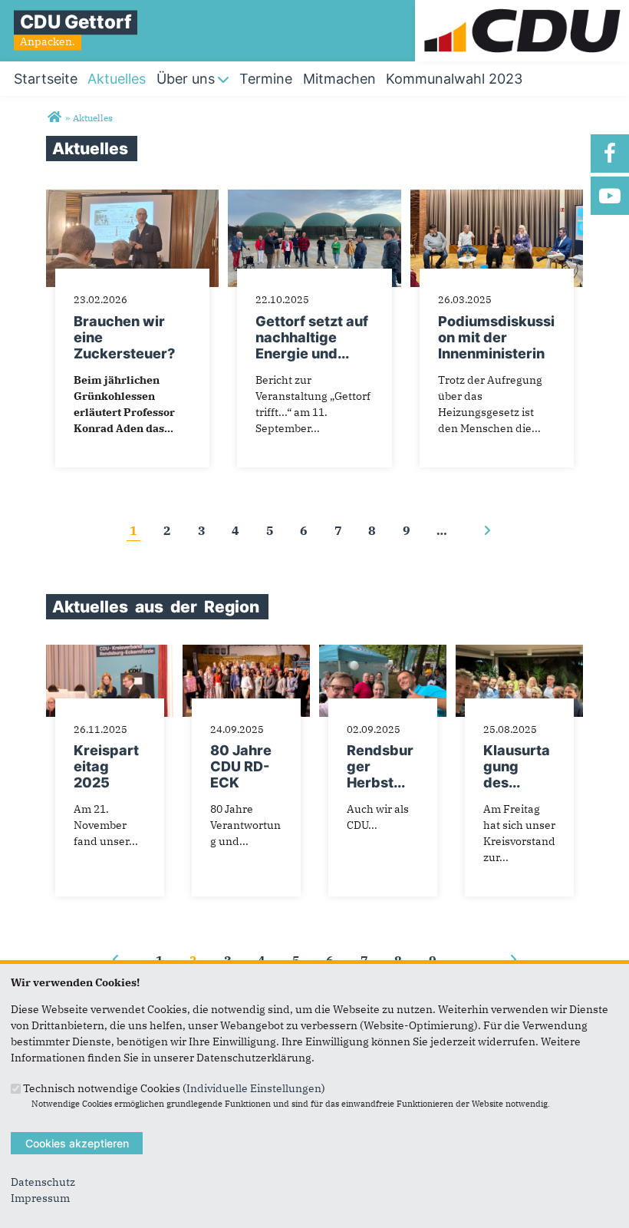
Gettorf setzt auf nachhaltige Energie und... (311, 337)
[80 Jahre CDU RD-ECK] (246, 652)
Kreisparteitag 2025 (106, 766)
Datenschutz (43, 1182)
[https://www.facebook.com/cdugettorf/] (610, 153)
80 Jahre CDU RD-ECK (241, 766)
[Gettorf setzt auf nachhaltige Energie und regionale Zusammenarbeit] (314, 197)
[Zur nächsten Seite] (487, 530)
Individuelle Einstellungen (253, 1087)
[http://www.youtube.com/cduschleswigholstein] (610, 196)
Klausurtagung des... (516, 766)
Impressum (40, 1198)
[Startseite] (522, 8)
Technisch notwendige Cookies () (174, 1087)
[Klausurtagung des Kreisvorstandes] (519, 652)
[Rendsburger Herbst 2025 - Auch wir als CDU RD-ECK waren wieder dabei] (382, 652)
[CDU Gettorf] (54, 117)
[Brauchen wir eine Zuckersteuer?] (132, 197)
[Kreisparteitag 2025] (109, 652)
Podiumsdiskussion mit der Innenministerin (496, 337)
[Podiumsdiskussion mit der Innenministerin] (496, 197)
